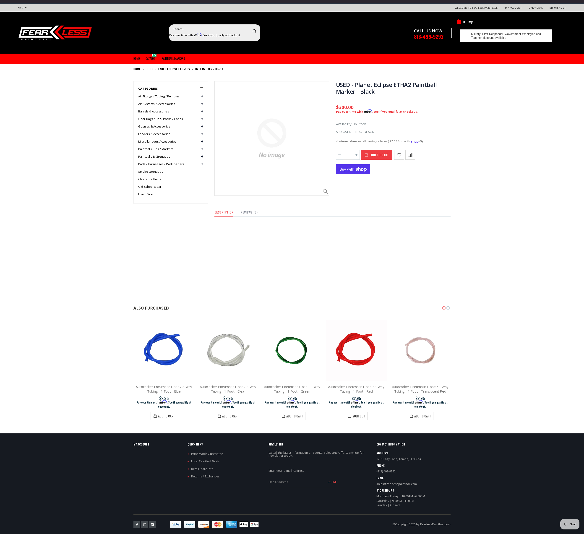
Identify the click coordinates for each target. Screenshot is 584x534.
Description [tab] (223, 212)
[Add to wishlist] (399, 155)
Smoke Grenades (150, 171)
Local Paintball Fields (205, 461)
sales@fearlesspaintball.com (396, 484)
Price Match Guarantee (207, 454)
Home (137, 69)
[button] (444, 308)
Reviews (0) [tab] (249, 212)
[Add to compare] (410, 155)
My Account (513, 7)
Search (254, 31)
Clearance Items (149, 179)
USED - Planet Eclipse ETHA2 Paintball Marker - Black (386, 88)
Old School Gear (149, 187)
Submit (333, 482)
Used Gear (146, 194)
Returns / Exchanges (205, 476)
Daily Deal (536, 7)
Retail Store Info (202, 469)
